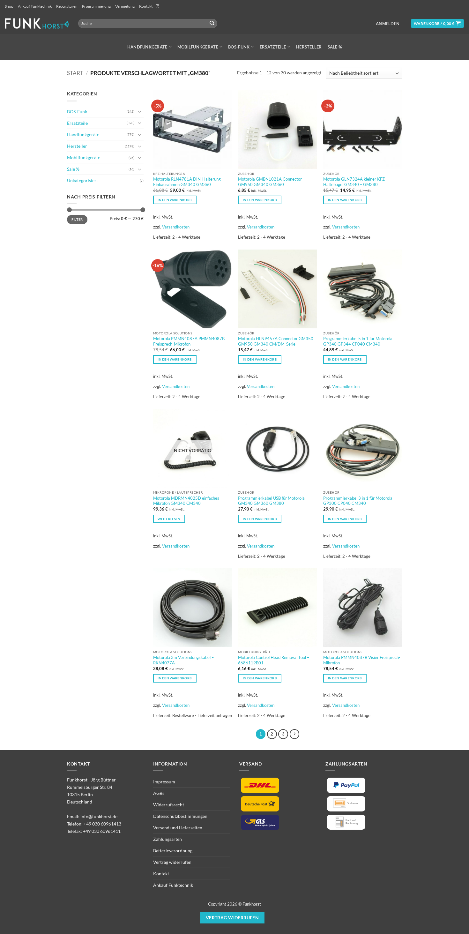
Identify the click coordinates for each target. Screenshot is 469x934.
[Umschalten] (140, 111)
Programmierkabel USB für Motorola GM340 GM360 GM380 (271, 501)
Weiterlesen (169, 519)
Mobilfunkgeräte (197, 46)
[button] (387, 23)
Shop (9, 6)
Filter (77, 219)
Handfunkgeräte (147, 46)
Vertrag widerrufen (172, 862)
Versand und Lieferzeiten (177, 827)
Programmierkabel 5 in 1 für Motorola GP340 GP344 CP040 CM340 (357, 341)
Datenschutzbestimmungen (180, 816)
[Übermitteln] (212, 23)
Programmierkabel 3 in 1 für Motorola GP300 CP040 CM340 (357, 501)
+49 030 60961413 (102, 823)
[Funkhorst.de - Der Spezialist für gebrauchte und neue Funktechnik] (37, 23)
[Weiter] (294, 734)
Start (75, 73)
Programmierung (96, 6)
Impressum (164, 781)
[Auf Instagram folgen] (157, 6)
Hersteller (309, 46)
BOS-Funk (238, 46)
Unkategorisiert (82, 180)
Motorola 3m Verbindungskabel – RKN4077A (183, 660)
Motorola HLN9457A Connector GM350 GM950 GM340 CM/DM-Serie (275, 341)
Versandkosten (176, 226)
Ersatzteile (273, 46)
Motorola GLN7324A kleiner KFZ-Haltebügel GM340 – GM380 (354, 181)
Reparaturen (67, 6)
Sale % (335, 46)
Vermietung (125, 6)
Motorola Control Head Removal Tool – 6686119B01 (273, 660)
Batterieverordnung (172, 850)
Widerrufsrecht (168, 804)
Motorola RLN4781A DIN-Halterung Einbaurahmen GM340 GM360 (187, 181)
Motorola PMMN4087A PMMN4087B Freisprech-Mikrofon (189, 341)
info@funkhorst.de (98, 816)
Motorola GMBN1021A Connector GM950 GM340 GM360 (270, 181)
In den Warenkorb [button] (175, 200)
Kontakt (146, 6)
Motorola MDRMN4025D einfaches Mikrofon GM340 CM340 (186, 501)
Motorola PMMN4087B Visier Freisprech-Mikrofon (361, 660)
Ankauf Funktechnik (35, 6)
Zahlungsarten (167, 839)
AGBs (158, 793)
